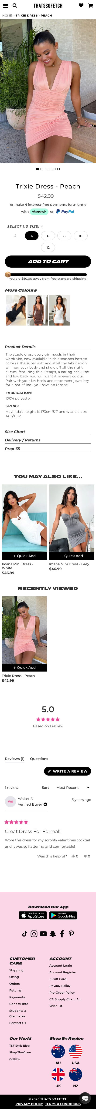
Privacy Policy (59, 986)
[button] (15, 235)
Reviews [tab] (14, 759)
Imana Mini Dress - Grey (69, 564)
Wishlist (55, 1006)
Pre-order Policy (62, 992)
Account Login (60, 965)
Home (7, 15)
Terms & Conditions (63, 1104)
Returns (15, 990)
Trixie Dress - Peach (34, 15)
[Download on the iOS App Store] (33, 918)
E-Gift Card (57, 979)
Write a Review (71, 772)
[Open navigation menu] (5, 5)
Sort (46, 787)
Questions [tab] (39, 759)
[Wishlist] (81, 5)
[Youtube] (43, 934)
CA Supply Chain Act (65, 999)
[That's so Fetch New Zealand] (75, 1074)
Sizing (14, 977)
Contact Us (17, 1023)
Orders (14, 983)
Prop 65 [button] (12, 449)
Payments (17, 997)
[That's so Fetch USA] (75, 1051)
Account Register (62, 972)
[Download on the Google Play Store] (63, 918)
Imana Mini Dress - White (17, 566)
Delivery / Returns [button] (23, 440)
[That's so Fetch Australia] (58, 1051)
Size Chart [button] (15, 432)
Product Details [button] (20, 347)
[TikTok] (24, 934)
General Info (18, 1004)
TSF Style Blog (19, 1045)
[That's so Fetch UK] (58, 1074)
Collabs (14, 1059)
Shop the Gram (20, 1052)
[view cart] (90, 5)
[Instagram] (34, 934)
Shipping (16, 970)
